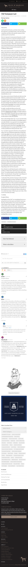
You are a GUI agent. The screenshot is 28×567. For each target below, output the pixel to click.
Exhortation (9, 442)
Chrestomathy (4, 438)
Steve (2, 299)
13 (6, 351)
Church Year (20, 438)
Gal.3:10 (3, 351)
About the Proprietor (14, 393)
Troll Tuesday (4, 465)
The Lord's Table (17, 463)
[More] (5, 21)
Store (3, 561)
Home (3, 522)
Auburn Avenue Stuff (16, 434)
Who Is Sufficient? (11, 465)
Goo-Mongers (21, 442)
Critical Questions (5, 549)
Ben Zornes (4, 471)
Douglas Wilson (16, 15)
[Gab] (2, 21)
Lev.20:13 (10, 104)
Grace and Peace (5, 444)
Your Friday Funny (20, 465)
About (3, 544)
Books (3, 539)
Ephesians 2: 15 (20, 346)
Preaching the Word (5, 457)
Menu (14, 9)
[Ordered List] (9, 262)
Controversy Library (6, 553)
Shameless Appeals (5, 461)
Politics (3, 455)
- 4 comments (23, 15)
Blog (2, 524)
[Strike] (7, 262)
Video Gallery (4, 537)
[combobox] (14, 428)
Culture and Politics (5, 440)
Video (3, 532)
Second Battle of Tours (6, 459)
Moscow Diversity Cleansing (7, 449)
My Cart (19, 1)
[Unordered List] (10, 262)
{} (16, 262)
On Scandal (4, 453)
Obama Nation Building (16, 451)
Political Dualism (22, 453)
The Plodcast (4, 528)
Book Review (16, 436)
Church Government (13, 438)
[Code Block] (13, 262)
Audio (3, 526)
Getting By (15, 442)
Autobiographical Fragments (7, 436)
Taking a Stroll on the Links (7, 463)
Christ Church (4, 498)
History (11, 444)
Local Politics (13, 447)
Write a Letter (14, 516)
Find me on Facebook (6, 559)
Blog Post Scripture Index (7, 548)
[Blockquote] (12, 262)
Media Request (5, 551)
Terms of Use (23, 564)
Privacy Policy (18, 564)
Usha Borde (4, 339)
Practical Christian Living (18, 455)
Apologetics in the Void (11, 221)
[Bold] (2, 262)
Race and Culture (18, 457)
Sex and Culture (22, 459)
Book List (3, 540)
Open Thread (10, 453)
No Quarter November (6, 451)
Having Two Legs (5, 477)
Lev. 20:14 (6, 134)
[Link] (15, 262)
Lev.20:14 (19, 125)
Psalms (12, 457)
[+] (18, 262)
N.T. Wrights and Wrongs (18, 449)
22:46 (15, 111)
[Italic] (4, 262)
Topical (22, 463)
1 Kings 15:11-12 (9, 111)
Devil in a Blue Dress (20, 440)
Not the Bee (4, 482)
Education (4, 442)
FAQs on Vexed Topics (6, 554)
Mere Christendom (21, 447)
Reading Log (4, 542)
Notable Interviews (6, 556)
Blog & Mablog (16, 5)
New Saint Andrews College (7, 501)
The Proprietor (5, 546)
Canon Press (4, 499)
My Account (12, 1)
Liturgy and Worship (6, 447)
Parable (15, 453)
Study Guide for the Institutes (16, 461)
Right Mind (4, 485)
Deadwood (13, 440)
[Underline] (5, 262)
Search (25, 1)
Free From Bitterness (6, 474)
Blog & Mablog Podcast (7, 529)
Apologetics (4, 221)
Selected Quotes (15, 459)
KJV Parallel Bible (5, 479)
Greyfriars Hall (5, 503)
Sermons (3, 533)
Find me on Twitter (6, 557)
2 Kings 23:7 (14, 114)
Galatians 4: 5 (6, 341)
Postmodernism (9, 455)
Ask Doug (3, 535)
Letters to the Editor (17, 444)
